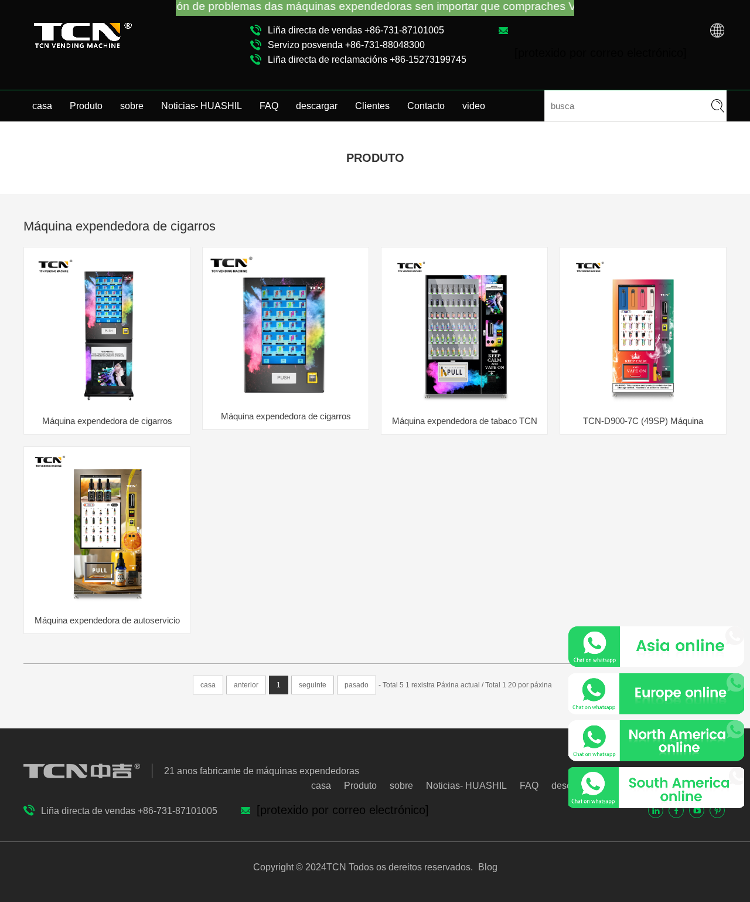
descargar (317, 106)
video (473, 106)
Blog (486, 867)
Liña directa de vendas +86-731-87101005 (356, 30)
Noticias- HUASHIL (201, 106)
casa (42, 106)
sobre (132, 106)
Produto (86, 106)
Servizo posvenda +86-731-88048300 (346, 45)
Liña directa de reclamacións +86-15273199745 (367, 60)
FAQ (269, 106)
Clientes (372, 106)
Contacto (426, 106)
